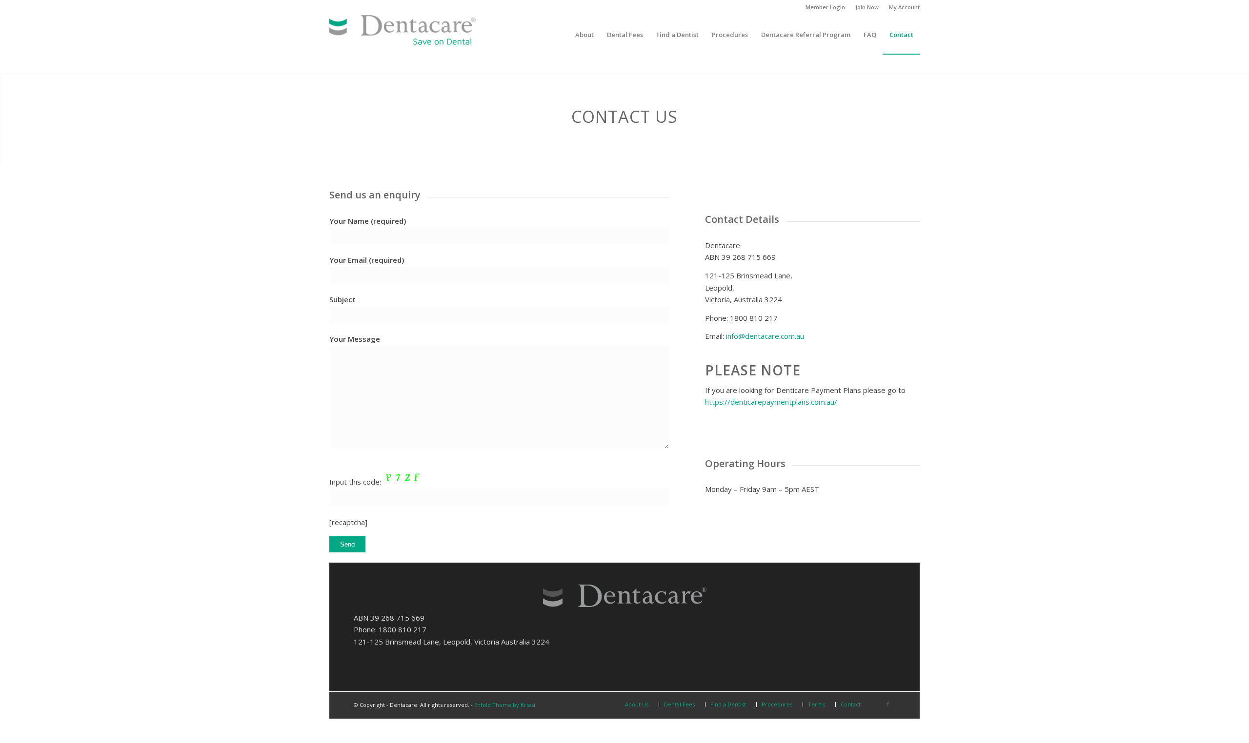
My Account (904, 7)
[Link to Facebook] (888, 704)
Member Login (825, 7)
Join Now (867, 7)
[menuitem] (825, 7)
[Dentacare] (402, 34)
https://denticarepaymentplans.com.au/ (771, 402)
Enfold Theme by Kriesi (504, 704)
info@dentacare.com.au (765, 336)
